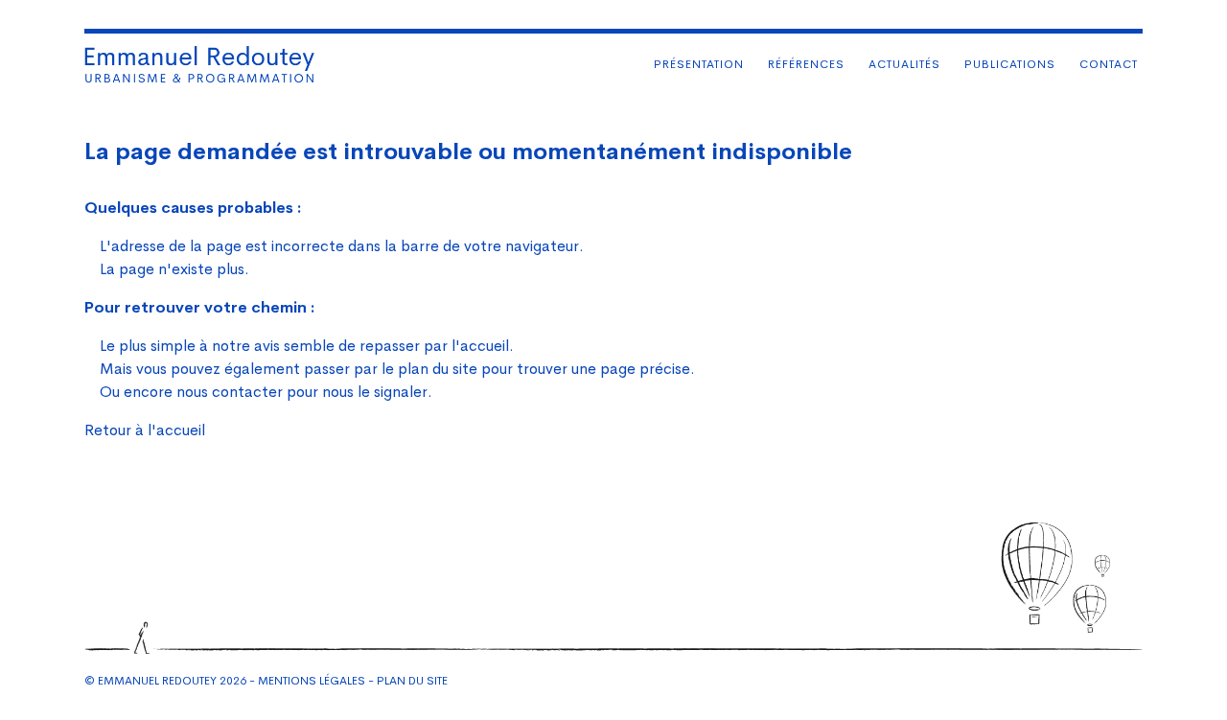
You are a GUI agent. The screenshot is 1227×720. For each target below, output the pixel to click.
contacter (247, 392)
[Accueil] (199, 64)
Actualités (904, 64)
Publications (1009, 64)
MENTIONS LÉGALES (311, 680)
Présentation (699, 64)
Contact (1108, 64)
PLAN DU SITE (412, 680)
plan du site (437, 369)
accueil (484, 346)
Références (806, 64)
